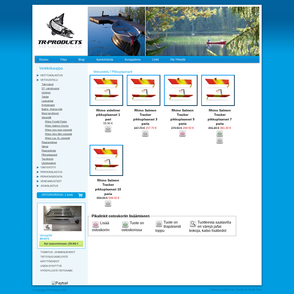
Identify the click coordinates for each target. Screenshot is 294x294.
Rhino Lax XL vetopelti (57, 138)
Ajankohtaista (104, 59)
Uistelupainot (49, 163)
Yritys (63, 59)
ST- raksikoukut (50, 88)
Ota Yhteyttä (177, 59)
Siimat (45, 146)
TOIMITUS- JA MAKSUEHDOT (57, 252)
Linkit (155, 59)
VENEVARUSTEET (51, 181)
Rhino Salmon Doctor (57, 125)
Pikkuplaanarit (49, 154)
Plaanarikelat (49, 150)
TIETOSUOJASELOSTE (54, 256)
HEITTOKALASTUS (51, 75)
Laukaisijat (47, 100)
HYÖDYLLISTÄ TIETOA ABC (56, 270)
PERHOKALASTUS (51, 172)
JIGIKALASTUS (49, 185)
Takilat (45, 96)
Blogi (81, 59)
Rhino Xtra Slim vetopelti (58, 134)
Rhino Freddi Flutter (56, 121)
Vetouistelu (101, 71)
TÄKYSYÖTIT (48, 167)
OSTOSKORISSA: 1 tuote (57, 194)
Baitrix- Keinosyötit (52, 109)
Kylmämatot (48, 105)
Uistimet (46, 92)
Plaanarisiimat (49, 142)
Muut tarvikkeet (50, 113)
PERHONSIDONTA (51, 176)
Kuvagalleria (133, 59)
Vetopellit (46, 117)
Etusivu (43, 59)
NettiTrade (229, 289)
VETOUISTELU (49, 80)
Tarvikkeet (47, 158)
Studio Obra (255, 289)
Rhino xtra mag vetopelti (58, 129)
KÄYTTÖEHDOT (49, 261)
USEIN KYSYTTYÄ (51, 266)
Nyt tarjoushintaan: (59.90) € (61, 243)
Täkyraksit (48, 84)
